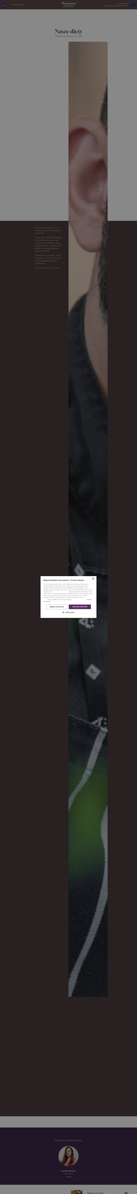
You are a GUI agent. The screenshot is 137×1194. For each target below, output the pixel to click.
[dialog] (68, 597)
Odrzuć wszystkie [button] (57, 607)
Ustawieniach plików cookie (79, 599)
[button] (68, 612)
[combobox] (93, 579)
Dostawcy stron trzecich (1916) (60, 592)
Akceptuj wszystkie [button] (79, 607)
